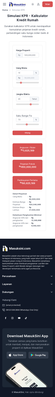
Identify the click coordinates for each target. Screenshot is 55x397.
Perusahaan (9, 276)
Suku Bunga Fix (24, 115)
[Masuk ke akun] (38, 4)
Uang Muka (21, 68)
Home (5, 10)
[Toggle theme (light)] (33, 4)
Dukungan (8, 292)
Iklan (47, 4)
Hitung (27, 133)
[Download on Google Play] (38, 355)
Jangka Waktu (23, 94)
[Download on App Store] (16, 355)
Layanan (7, 284)
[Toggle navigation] (4, 4)
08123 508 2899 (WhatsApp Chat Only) (22, 310)
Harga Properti (23, 50)
